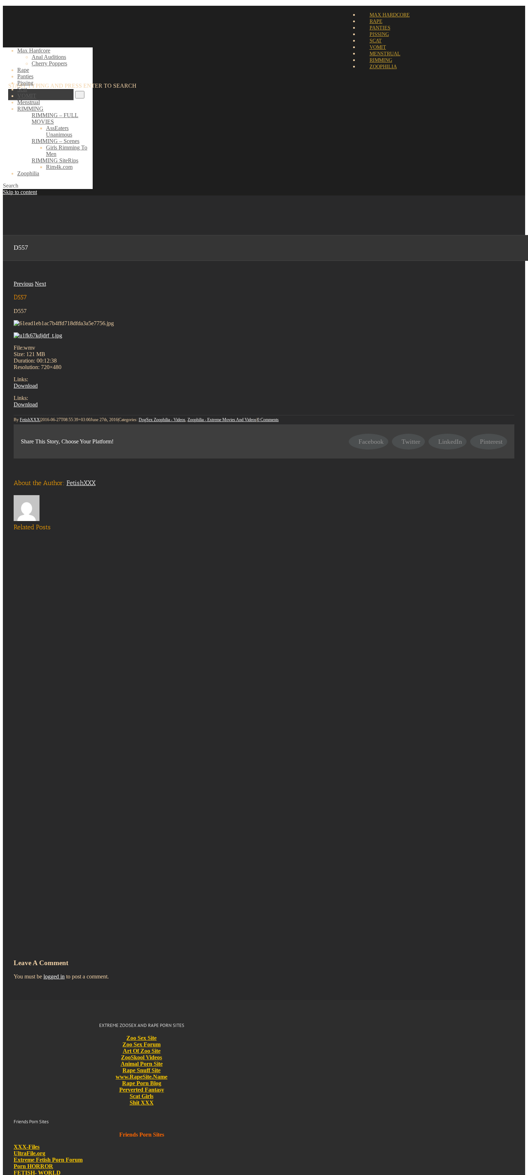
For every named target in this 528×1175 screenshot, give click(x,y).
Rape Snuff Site (141, 1070)
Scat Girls (141, 1096)
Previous (23, 284)
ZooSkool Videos (141, 1057)
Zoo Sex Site (141, 1038)
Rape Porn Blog (141, 1083)
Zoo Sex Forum (141, 1044)
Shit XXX (142, 1103)
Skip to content (20, 192)
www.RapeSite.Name (141, 1077)
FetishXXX (30, 419)
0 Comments (268, 419)
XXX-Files (27, 1147)
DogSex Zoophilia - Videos (162, 419)
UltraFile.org (29, 1153)
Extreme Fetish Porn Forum (48, 1160)
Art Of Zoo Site (142, 1051)
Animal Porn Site (142, 1064)
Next (40, 284)
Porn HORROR (33, 1166)
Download (26, 386)
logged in (54, 976)
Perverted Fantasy (141, 1090)
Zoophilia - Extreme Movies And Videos (221, 419)
